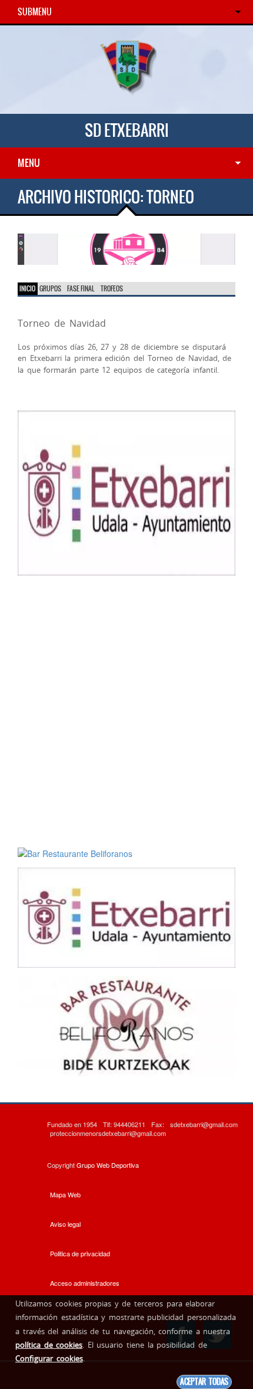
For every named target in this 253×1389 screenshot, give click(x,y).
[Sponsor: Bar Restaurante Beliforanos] (126, 248)
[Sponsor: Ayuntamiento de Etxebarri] (126, 492)
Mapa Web (65, 1194)
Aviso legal (65, 1224)
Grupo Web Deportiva (107, 1165)
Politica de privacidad (80, 1253)
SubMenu (35, 11)
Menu (29, 163)
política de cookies (48, 1344)
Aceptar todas (204, 1381)
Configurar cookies (49, 1358)
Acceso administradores (84, 1283)
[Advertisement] (126, 711)
